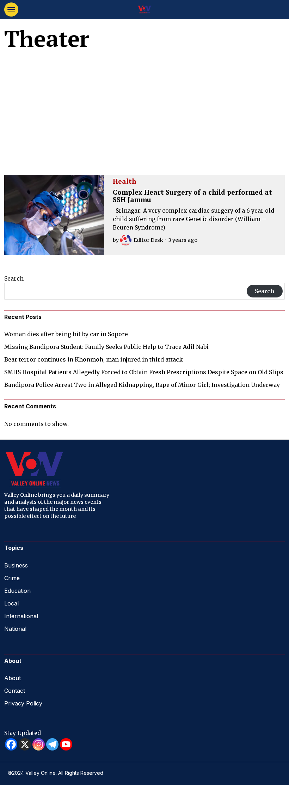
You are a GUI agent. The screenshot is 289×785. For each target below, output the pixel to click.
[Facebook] (11, 744)
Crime (12, 578)
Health (124, 182)
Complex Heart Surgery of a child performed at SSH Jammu (192, 196)
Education (17, 590)
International (21, 616)
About (12, 678)
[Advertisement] (144, 111)
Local (11, 603)
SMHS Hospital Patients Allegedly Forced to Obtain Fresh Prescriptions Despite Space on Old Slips (143, 372)
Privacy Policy (23, 703)
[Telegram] (52, 744)
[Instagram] (38, 744)
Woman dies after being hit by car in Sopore (66, 334)
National (15, 628)
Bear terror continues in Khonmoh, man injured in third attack (93, 359)
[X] (25, 744)
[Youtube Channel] (66, 744)
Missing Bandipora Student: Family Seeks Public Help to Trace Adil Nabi (106, 346)
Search (14, 278)
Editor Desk (148, 240)
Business (16, 565)
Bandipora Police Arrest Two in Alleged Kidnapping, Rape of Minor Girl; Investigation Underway (142, 384)
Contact (14, 690)
